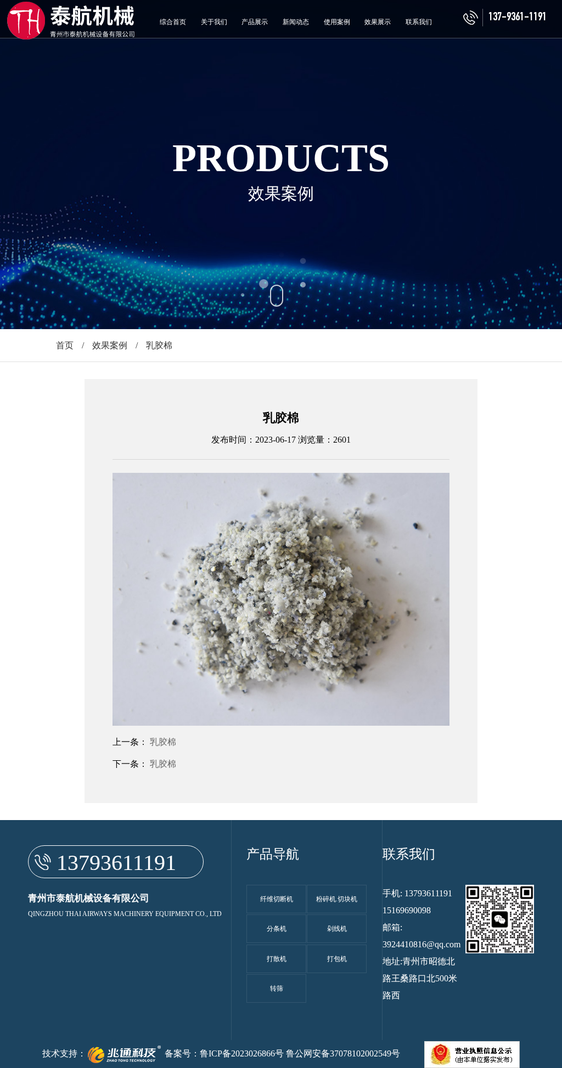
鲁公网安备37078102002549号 (343, 1053)
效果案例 (109, 345)
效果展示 (377, 22)
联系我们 (419, 22)
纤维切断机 (276, 899)
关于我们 (214, 22)
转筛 (276, 988)
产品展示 (254, 22)
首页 (65, 345)
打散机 (276, 959)
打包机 (337, 959)
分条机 (276, 929)
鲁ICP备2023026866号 (242, 1053)
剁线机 (337, 929)
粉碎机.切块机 (336, 899)
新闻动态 (296, 22)
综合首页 (173, 22)
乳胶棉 (163, 742)
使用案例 (337, 22)
